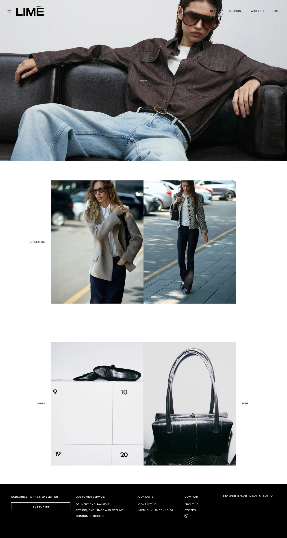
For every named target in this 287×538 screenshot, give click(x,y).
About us (192, 504)
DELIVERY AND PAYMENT (93, 504)
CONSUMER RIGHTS (90, 516)
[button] (9, 11)
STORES (190, 510)
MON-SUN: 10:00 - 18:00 (155, 510)
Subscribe (41, 506)
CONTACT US (147, 504)
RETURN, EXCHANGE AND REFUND (100, 510)
